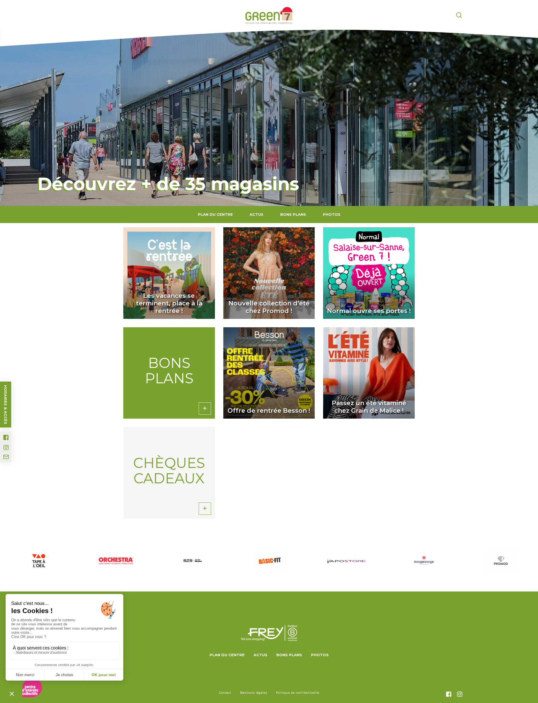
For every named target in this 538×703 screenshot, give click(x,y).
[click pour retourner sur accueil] (38, 560)
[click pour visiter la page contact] (6, 457)
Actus (256, 214)
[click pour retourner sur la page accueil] (269, 15)
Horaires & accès (5, 404)
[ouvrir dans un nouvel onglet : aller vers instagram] (6, 448)
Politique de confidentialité (297, 692)
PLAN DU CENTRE (215, 214)
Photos (331, 214)
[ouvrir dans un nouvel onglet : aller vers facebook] (6, 437)
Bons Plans (293, 214)
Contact (225, 692)
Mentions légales (253, 692)
